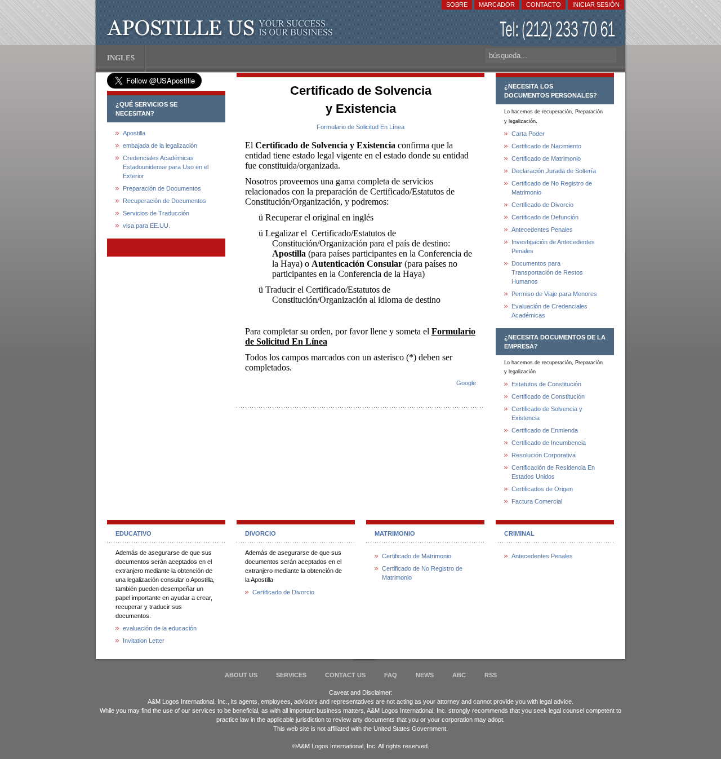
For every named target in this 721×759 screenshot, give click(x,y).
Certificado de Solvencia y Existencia (546, 413)
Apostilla (222, 28)
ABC (459, 675)
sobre (457, 4)
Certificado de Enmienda (544, 430)
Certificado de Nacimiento (546, 146)
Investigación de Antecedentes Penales (553, 246)
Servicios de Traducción (156, 213)
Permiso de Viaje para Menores (554, 293)
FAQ (390, 675)
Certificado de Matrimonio (546, 158)
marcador (497, 4)
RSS (490, 675)
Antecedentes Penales (542, 229)
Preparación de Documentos (162, 188)
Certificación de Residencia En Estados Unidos (553, 472)
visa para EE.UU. (146, 225)
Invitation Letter (143, 640)
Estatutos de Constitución (546, 384)
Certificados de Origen (542, 489)
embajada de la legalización (160, 145)
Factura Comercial (536, 501)
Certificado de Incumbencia (548, 442)
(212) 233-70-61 (558, 30)
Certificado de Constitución (548, 396)
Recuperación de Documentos (164, 200)
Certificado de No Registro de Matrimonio (551, 188)
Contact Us (345, 675)
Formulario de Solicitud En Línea (360, 126)
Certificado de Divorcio (542, 204)
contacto (543, 4)
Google (466, 383)
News (425, 675)
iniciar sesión (596, 4)
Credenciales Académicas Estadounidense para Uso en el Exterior (165, 167)
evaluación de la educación (160, 628)
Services (291, 675)
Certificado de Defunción (544, 217)
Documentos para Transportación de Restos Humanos (547, 272)
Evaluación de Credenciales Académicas (549, 311)
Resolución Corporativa (543, 455)
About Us (241, 675)
